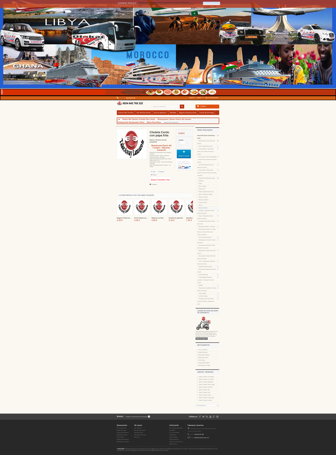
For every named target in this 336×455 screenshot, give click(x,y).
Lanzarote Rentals (195, 448)
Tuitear (154, 171)
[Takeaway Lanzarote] (133, 103)
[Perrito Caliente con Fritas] (142, 207)
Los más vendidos (174, 432)
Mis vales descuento (139, 430)
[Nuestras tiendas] (207, 323)
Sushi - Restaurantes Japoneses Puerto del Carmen (206, 263)
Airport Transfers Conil (204, 392)
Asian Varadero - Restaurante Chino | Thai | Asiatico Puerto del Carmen (205, 151)
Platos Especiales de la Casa (206, 191)
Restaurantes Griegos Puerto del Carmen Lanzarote (206, 257)
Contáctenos (172, 435)
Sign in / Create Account (211, 97)
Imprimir (154, 184)
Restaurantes (203, 345)
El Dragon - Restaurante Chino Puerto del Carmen (205, 212)
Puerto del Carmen (126, 113)
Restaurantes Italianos (204, 362)
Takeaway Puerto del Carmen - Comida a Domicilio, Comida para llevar (205, 301)
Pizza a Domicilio (202, 349)
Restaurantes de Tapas (204, 365)
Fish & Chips (201, 360)
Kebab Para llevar (202, 352)
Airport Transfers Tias (204, 389)
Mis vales (136, 437)
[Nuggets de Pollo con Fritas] (124, 207)
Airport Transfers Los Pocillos (206, 379)
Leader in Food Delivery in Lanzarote (207, 312)
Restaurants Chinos (203, 357)
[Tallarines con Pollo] (159, 207)
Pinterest (154, 175)
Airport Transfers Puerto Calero (206, 384)
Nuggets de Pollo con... (124, 218)
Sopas (200, 183)
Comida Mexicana (203, 274)
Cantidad (180, 140)
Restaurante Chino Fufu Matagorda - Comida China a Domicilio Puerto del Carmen (206, 159)
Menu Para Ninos (202, 208)
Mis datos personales (140, 435)
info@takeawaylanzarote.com (201, 437)
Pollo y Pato (201, 189)
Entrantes (201, 180)
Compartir (161, 171)
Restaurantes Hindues (204, 355)
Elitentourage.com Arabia (160, 450)
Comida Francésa (203, 296)
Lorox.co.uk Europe (127, 450)
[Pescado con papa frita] (176, 207)
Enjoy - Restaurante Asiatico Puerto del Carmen (205, 217)
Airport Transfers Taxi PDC (205, 387)
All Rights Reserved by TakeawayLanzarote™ (137, 448)
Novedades (172, 430)
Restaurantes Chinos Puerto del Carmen (206, 142)
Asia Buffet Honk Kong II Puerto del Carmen (206, 223)
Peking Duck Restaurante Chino (206, 178)
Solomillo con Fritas (192, 218)
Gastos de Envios (174, 439)
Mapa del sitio (173, 444)
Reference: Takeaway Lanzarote (158, 140)
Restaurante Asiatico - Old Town (206, 226)
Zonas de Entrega (206, 113)
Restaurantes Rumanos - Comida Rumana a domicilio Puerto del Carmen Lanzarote (206, 232)
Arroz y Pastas (202, 186)
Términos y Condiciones (176, 441)
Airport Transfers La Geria (205, 400)
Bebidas (173, 113)
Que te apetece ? (160, 113)
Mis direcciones (138, 432)
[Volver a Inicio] (119, 119)
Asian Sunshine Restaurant (205, 146)
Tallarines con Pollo (157, 218)
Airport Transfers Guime (204, 395)
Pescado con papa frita (176, 218)
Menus (200, 205)
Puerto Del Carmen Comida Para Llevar (206, 137)
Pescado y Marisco (203, 199)
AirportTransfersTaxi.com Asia (143, 450)
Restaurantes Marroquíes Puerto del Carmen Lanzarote (206, 247)
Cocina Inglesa (202, 293)
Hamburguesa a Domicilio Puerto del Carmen (206, 241)
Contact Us (192, 97)
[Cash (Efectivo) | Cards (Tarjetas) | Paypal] (184, 167)
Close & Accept (211, 3)
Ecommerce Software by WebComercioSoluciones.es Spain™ (170, 448)
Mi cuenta (138, 425)
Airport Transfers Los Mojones (206, 376)
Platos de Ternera (203, 197)
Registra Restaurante (188, 113)
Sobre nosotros (173, 437)
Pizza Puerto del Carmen (204, 237)
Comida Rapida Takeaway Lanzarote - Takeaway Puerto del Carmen (205, 280)
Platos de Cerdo (202, 202)
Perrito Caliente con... (140, 218)
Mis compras (137, 428)
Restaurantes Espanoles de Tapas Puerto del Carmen (206, 289)
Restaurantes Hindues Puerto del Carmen (206, 252)
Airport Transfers (205, 372)
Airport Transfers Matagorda (205, 382)
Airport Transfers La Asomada (206, 397)
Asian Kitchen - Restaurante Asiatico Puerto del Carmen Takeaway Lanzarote (207, 172)
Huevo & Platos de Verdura (205, 194)
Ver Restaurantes (143, 113)
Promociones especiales (176, 428)
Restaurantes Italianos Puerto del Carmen (206, 271)
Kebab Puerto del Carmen (205, 266)
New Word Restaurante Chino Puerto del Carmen (205, 166)
